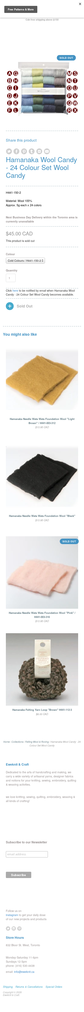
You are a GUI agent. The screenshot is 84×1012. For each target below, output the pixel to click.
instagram (12, 915)
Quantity (11, 270)
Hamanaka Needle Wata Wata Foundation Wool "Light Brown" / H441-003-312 (42, 421)
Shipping (8, 986)
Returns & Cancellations (29, 986)
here (15, 290)
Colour (10, 254)
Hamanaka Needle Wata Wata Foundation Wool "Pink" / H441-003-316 (42, 615)
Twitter (8, 928)
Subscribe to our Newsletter (26, 842)
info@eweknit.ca (24, 972)
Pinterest (19, 928)
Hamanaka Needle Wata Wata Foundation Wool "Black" (42, 516)
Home (6, 741)
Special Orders (54, 986)
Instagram (14, 928)
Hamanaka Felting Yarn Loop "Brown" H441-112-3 (42, 710)
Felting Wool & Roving (37, 741)
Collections (17, 741)
